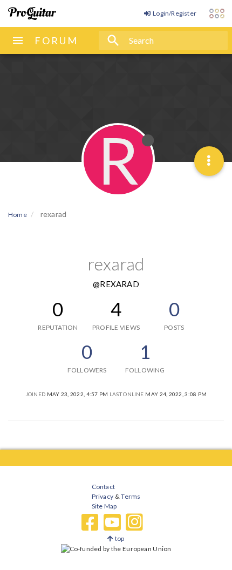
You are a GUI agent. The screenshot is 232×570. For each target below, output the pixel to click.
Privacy (102, 496)
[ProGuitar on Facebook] (90, 522)
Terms (130, 496)
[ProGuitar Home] (32, 13)
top (119, 538)
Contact (103, 487)
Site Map (104, 506)
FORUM (56, 40)
